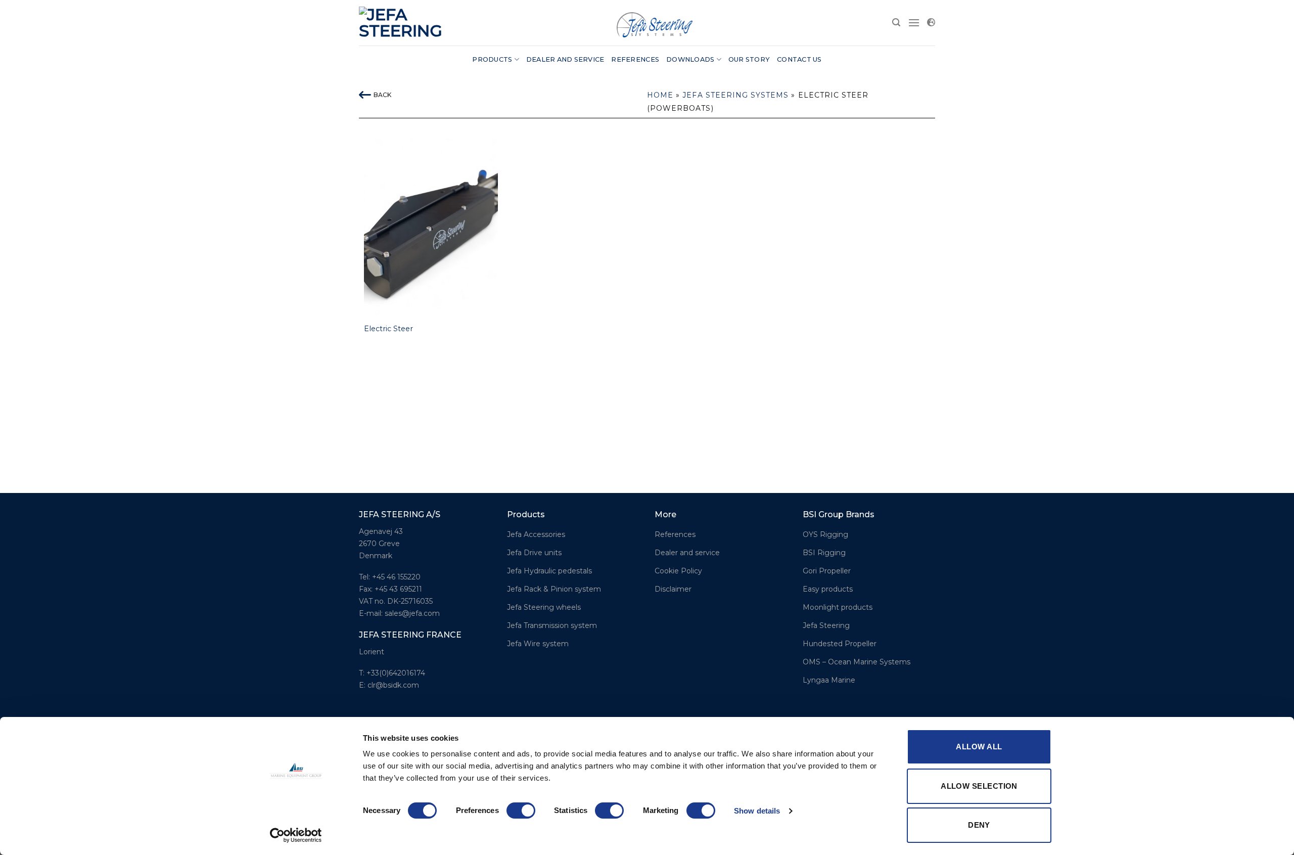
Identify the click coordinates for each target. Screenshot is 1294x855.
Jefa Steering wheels (544, 607)
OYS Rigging (825, 534)
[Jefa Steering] (404, 23)
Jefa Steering (826, 625)
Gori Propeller (827, 570)
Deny (979, 825)
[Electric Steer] (431, 228)
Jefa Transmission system (552, 625)
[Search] (896, 22)
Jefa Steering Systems (735, 95)
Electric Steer (388, 328)
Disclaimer (673, 589)
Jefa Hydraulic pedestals (549, 570)
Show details (757, 810)
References (635, 59)
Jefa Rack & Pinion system (554, 589)
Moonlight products (837, 607)
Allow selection (979, 786)
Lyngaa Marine (829, 680)
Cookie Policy (678, 570)
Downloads (690, 59)
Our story (749, 59)
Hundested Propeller (839, 643)
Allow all (979, 746)
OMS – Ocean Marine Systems (856, 661)
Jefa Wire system (538, 643)
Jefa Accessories (536, 534)
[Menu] (914, 22)
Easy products (828, 589)
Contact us (799, 59)
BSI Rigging (824, 552)
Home (660, 95)
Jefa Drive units (534, 552)
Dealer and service (565, 59)
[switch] (520, 810)
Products (492, 59)
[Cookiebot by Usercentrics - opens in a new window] (296, 835)
